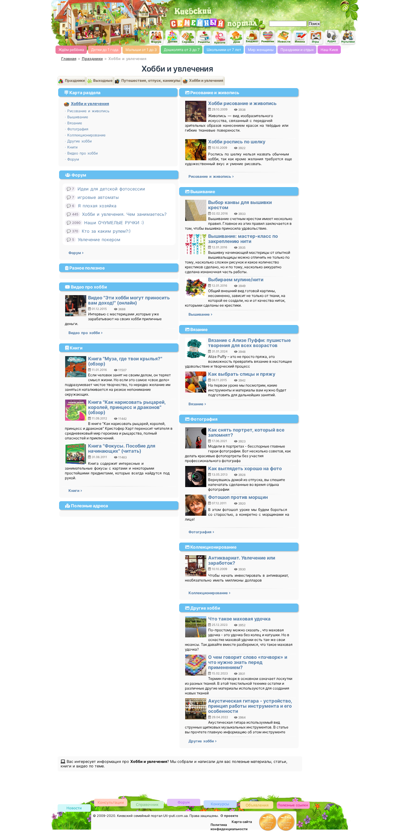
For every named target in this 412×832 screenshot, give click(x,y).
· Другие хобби (78, 141)
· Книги (71, 147)
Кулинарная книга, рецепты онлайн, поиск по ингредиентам (204, 37)
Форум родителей (183, 802)
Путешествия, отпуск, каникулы (150, 80)
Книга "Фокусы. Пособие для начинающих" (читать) (121, 448)
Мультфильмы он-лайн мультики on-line (348, 37)
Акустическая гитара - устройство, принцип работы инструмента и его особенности (250, 706)
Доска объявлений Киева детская (256, 805)
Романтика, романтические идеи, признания (268, 37)
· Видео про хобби (81, 153)
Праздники (92, 58)
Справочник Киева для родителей (188, 37)
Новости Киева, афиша (284, 37)
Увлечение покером (99, 239)
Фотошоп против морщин (238, 497)
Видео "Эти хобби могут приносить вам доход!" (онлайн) (129, 300)
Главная (68, 58)
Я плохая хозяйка (97, 205)
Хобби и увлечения (205, 80)
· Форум (72, 159)
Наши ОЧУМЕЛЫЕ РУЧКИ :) (114, 222)
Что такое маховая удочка (239, 619)
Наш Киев (329, 49)
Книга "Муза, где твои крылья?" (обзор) (125, 361)
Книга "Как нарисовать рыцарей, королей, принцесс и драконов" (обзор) (127, 407)
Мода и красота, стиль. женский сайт (220, 37)
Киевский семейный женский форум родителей (156, 37)
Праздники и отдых (297, 49)
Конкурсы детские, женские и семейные (220, 804)
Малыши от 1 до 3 (141, 49)
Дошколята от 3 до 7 (182, 49)
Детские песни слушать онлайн (332, 37)
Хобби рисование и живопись (242, 103)
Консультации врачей (110, 802)
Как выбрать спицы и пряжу (241, 374)
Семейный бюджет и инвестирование (252, 37)
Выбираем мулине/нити (235, 279)
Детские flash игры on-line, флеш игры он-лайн (316, 37)
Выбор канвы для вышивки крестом (240, 204)
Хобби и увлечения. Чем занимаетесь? (124, 214)
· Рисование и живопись (87, 111)
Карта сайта (242, 822)
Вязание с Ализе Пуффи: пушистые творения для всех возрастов (249, 342)
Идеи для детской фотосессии (111, 188)
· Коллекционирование (85, 135)
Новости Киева (74, 808)
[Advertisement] (287, 9)
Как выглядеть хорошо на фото (245, 468)
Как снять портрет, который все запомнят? (246, 432)
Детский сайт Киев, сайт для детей (172, 37)
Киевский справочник (147, 804)
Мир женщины (261, 49)
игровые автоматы (98, 197)
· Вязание (73, 123)
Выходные (102, 80)
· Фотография (76, 129)
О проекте (229, 816)
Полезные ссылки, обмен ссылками (293, 805)
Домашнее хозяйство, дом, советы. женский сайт (236, 38)
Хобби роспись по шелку (236, 142)
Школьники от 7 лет (224, 49)
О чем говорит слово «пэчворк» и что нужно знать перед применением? (247, 662)
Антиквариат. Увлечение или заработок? (241, 560)
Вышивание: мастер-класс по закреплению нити (243, 238)
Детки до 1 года (105, 49)
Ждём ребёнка (71, 49)
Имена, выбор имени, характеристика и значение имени (300, 38)
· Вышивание (76, 117)
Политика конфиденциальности (229, 827)
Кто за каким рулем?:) (106, 231)
